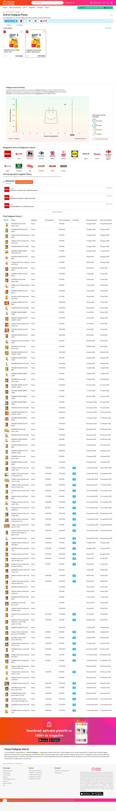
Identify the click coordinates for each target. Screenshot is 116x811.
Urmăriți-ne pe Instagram (35, 774)
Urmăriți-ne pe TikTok (34, 778)
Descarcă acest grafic (101, 139)
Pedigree (17, 12)
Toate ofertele (10, 12)
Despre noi (6, 781)
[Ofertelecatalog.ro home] (9, 2)
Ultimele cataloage (15, 7)
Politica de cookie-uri (69, 800)
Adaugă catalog (7, 783)
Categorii (40, 7)
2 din (7, 28)
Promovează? (6, 773)
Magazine (32, 7)
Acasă (5, 7)
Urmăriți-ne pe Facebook (35, 772)
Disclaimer (34, 800)
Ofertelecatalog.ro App (9, 779)
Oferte (25, 7)
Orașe (47, 7)
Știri (4, 785)
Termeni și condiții (42, 800)
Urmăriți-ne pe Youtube (35, 776)
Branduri (5, 777)
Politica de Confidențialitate (55, 800)
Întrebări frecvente (7, 770)
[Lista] (111, 2)
